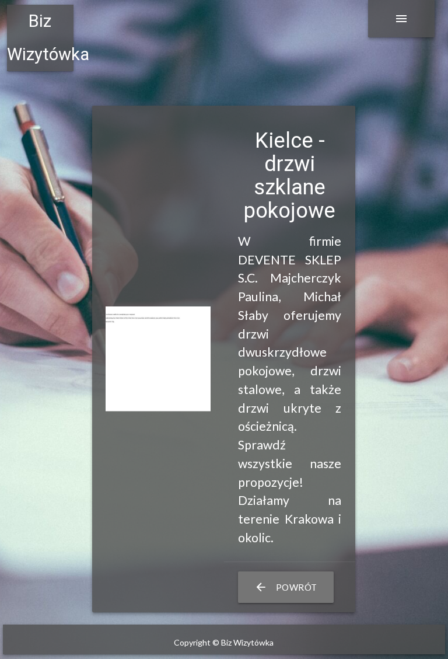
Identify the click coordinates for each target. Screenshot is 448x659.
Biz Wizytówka (40, 37)
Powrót (285, 587)
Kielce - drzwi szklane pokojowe (289, 175)
